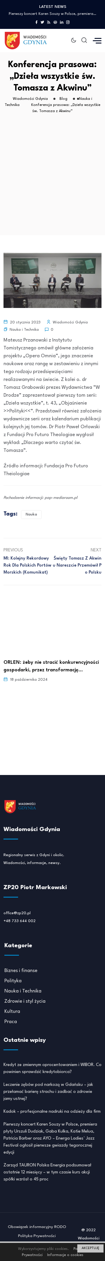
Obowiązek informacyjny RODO (37, 1227)
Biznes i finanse (20, 970)
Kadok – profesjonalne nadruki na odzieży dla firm (52, 1112)
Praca (10, 1021)
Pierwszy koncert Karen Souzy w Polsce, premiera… (52, 14)
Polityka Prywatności (37, 1236)
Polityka (13, 980)
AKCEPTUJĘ (90, 1248)
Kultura (12, 1011)
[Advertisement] (52, 179)
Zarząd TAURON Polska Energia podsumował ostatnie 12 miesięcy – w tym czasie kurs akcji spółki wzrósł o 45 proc (47, 1172)
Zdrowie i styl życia (25, 1001)
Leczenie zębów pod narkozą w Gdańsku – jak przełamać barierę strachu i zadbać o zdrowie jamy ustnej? (48, 1092)
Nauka (31, 514)
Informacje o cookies (65, 1255)
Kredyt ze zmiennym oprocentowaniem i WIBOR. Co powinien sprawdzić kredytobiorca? (53, 1068)
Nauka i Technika (24, 330)
